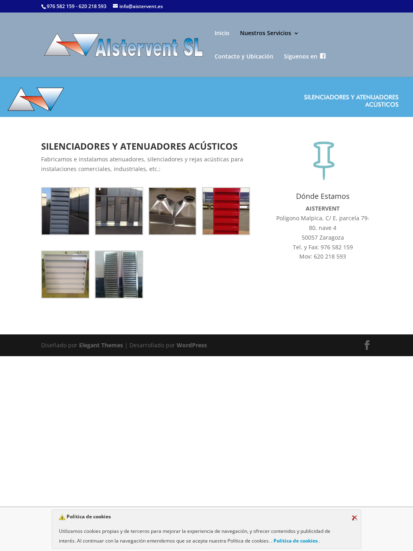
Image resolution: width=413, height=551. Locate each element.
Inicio (222, 33)
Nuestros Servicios (265, 33)
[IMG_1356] (172, 212)
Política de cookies (295, 540)
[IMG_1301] (65, 212)
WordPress (192, 345)
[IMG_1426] (226, 212)
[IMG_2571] (119, 275)
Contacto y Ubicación (244, 57)
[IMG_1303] (119, 212)
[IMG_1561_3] (65, 275)
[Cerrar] (354, 518)
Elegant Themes (101, 345)
